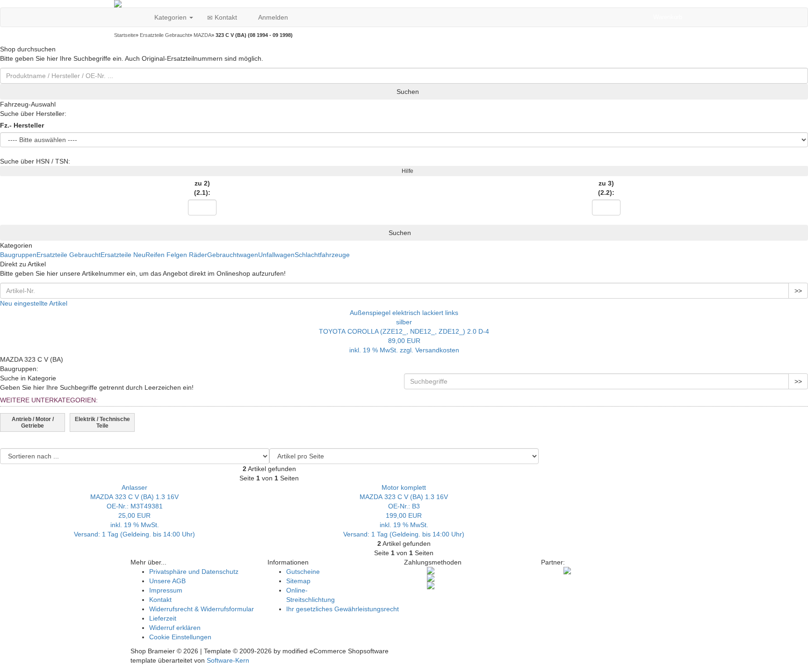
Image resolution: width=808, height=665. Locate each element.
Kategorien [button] (170, 17)
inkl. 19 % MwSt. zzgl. (382, 350)
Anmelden (272, 17)
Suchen (407, 91)
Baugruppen (18, 254)
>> (798, 290)
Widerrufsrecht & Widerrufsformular (201, 609)
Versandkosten (437, 350)
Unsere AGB (167, 581)
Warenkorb (667, 17)
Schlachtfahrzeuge (322, 254)
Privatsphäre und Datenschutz (193, 571)
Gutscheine (303, 571)
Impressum (165, 590)
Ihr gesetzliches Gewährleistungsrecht (342, 609)
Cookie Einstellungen (180, 637)
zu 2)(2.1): (202, 187)
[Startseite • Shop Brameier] (404, 3)
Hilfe (406, 171)
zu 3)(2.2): (606, 187)
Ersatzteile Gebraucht (68, 254)
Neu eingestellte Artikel (33, 303)
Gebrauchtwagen (232, 254)
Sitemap (298, 581)
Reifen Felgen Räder (176, 254)
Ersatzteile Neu (123, 254)
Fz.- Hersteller (22, 125)
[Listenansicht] (800, 454)
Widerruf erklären (175, 627)
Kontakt (225, 17)
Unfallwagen (276, 254)
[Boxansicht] (733, 454)
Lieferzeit (162, 618)
